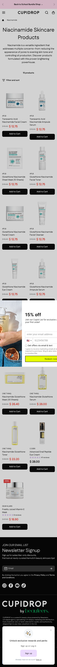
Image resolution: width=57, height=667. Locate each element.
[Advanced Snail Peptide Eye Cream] (42, 433)
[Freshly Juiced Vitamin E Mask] (14, 490)
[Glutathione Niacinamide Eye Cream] (14, 268)
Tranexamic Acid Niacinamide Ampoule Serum (40, 122)
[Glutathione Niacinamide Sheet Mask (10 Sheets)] (14, 158)
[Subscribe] (51, 569)
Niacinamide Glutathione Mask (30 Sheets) (13, 398)
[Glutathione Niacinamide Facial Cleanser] (42, 213)
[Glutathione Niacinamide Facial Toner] (42, 158)
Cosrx (32, 448)
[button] (3, 4)
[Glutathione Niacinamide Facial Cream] (14, 213)
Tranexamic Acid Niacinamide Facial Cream (14, 121)
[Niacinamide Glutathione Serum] (42, 378)
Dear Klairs (7, 506)
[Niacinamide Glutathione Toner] (14, 433)
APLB (4, 116)
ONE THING (6, 393)
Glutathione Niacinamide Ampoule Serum (41, 288)
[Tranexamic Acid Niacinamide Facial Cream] (14, 100)
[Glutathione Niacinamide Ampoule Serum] (42, 268)
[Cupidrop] (28, 12)
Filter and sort (13, 80)
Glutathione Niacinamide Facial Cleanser (41, 233)
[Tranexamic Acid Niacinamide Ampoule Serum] (42, 100)
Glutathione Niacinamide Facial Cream (13, 233)
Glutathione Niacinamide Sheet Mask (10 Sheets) (13, 178)
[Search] (46, 12)
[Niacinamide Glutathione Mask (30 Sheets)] (14, 378)
